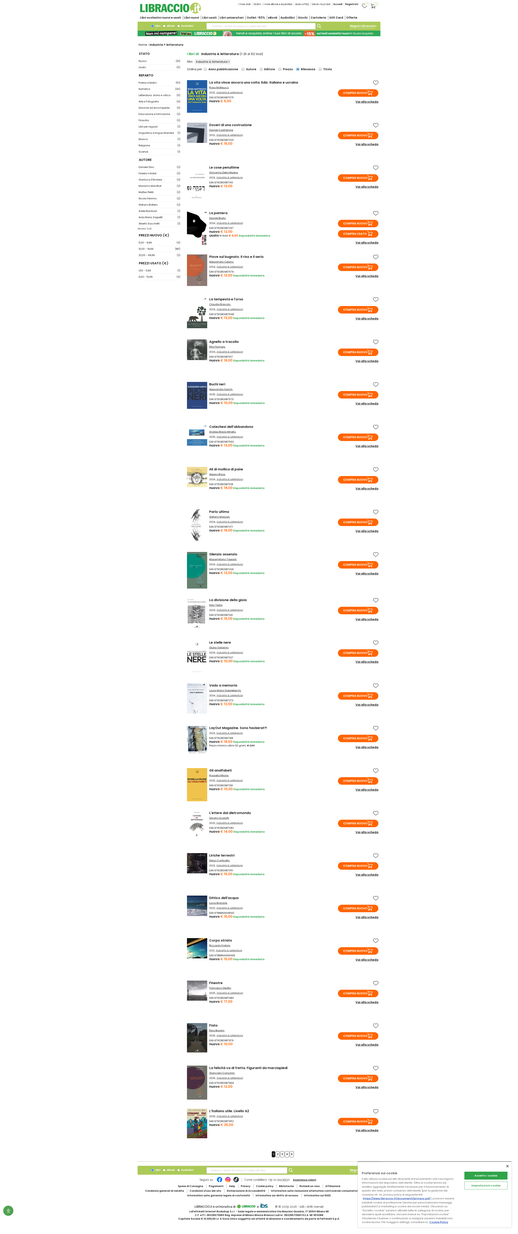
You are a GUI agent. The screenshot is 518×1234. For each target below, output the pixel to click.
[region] (435, 1194)
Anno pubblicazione (223, 69)
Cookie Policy (438, 1222)
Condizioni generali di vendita (164, 1191)
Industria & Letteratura (229, 92)
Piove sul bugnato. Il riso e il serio (236, 256)
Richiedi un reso (309, 1186)
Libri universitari (232, 18)
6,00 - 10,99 (159, 276)
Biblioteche (286, 1186)
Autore (251, 69)
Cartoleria (318, 18)
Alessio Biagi (217, 474)
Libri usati (209, 18)
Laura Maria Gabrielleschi (225, 690)
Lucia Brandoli (218, 903)
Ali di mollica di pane (226, 469)
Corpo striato (220, 940)
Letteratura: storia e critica (159, 95)
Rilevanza (308, 69)
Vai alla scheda (367, 102)
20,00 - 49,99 (159, 255)
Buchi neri (217, 384)
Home (143, 45)
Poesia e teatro (159, 82)
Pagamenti (216, 1186)
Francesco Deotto (220, 988)
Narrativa (159, 89)
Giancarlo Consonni (222, 1073)
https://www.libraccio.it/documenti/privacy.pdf (396, 1198)
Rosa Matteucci (219, 87)
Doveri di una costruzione (230, 125)
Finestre (216, 983)
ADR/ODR (322, 1191)
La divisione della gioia (228, 600)
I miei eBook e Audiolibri (278, 4)
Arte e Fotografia (159, 101)
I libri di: (193, 54)
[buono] (259, 33)
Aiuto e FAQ (302, 4)
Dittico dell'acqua (224, 898)
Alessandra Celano (221, 262)
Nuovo (159, 61)
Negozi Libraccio (362, 26)
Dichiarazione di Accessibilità (246, 1191)
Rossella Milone (218, 775)
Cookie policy (264, 1186)
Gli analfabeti (220, 770)
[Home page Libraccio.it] (170, 12)
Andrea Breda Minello (222, 432)
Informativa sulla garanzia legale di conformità (218, 1195)
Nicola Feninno (159, 198)
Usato (159, 67)
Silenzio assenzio (223, 554)
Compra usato (355, 234)
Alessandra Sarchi (220, 389)
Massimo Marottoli (159, 186)
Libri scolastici (160, 18)
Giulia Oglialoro (218, 647)
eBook (272, 18)
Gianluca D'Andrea (159, 179)
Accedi (337, 4)
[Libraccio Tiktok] (236, 1181)
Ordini (257, 4)
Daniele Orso (159, 167)
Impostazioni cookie (485, 1185)
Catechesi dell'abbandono (231, 426)
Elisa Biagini (216, 1030)
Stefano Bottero (159, 204)
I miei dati (245, 4)
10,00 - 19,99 (159, 249)
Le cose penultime (224, 167)
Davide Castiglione (221, 130)
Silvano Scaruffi (219, 818)
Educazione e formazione (159, 114)
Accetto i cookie (485, 1176)
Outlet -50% (256, 18)
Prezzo (288, 69)
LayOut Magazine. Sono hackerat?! (238, 728)
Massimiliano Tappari (222, 559)
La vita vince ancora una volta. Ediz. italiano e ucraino (253, 82)
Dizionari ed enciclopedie (159, 107)
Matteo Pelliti (159, 192)
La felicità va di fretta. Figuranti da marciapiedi (248, 1068)
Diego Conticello (219, 860)
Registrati (351, 4)
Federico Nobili (159, 173)
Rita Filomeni (217, 347)
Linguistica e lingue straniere (159, 133)
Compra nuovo (355, 93)
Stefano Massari (219, 517)
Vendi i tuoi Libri (321, 4)
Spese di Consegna (190, 1186)
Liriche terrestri (222, 855)
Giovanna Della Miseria (223, 172)
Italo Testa (215, 605)
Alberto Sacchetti (159, 223)
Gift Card (336, 18)
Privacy (245, 1186)
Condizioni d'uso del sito (205, 1191)
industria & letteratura (211, 62)
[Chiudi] (507, 1166)
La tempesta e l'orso (226, 299)
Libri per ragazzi (159, 126)
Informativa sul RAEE (317, 1195)
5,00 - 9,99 (159, 242)
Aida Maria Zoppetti (159, 217)
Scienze (159, 151)
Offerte (351, 18)
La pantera (218, 213)
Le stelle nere (220, 642)
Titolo (327, 69)
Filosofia (159, 120)
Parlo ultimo (219, 511)
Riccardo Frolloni (219, 945)
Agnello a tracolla (224, 341)
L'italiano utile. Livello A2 (229, 1111)
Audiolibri (287, 18)
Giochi (303, 18)
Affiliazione (332, 1186)
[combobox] (261, 26)
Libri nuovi (191, 18)
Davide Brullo (217, 218)
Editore (269, 69)
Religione (159, 145)
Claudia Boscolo (219, 304)
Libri (157, 26)
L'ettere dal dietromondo (230, 813)
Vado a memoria (223, 685)
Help (232, 1186)
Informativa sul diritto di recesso (277, 1195)
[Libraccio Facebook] (219, 1181)
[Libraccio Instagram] (228, 1181)
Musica (159, 139)
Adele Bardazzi (159, 211)
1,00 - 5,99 (159, 270)
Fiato (213, 1025)
